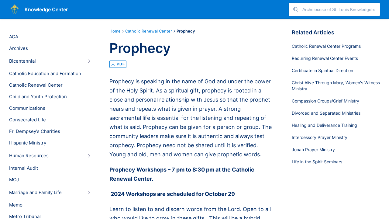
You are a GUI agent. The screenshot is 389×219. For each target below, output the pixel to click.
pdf (121, 64)
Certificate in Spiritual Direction (322, 70)
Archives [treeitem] (18, 48)
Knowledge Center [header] (46, 9)
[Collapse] (89, 61)
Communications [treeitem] (27, 108)
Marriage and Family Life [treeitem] (35, 192)
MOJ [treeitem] (14, 179)
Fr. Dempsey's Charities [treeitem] (34, 131)
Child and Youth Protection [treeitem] (38, 96)
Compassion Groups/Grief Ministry (325, 100)
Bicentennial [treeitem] (22, 61)
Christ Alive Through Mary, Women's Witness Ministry (336, 85)
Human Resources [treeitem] (29, 155)
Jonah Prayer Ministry (313, 149)
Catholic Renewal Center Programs (326, 46)
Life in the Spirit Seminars (317, 161)
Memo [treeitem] (15, 205)
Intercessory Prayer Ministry (319, 137)
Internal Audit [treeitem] (23, 168)
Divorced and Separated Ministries (326, 113)
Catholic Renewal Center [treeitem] (36, 85)
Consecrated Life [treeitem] (27, 120)
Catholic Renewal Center (148, 31)
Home (115, 31)
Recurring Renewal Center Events (325, 58)
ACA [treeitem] (13, 37)
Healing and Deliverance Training (324, 125)
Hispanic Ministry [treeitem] (27, 143)
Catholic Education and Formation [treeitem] (45, 73)
